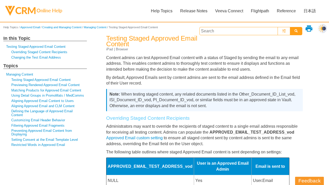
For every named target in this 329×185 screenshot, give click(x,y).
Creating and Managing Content (61, 27)
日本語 (310, 11)
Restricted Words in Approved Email (38, 145)
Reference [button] (286, 11)
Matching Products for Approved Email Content (46, 90)
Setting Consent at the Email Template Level (44, 140)
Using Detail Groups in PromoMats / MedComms (47, 95)
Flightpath (260, 11)
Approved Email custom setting (134, 138)
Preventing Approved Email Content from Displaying (41, 132)
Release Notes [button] (193, 11)
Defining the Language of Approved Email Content (42, 113)
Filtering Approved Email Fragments (38, 125)
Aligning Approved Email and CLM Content (43, 106)
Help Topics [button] (161, 11)
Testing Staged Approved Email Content (36, 47)
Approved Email (30, 27)
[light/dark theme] (322, 28)
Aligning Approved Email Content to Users (42, 101)
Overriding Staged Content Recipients (39, 52)
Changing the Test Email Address (36, 57)
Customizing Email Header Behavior (38, 120)
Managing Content (95, 27)
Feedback (309, 180)
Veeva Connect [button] (229, 11)
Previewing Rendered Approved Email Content (45, 85)
